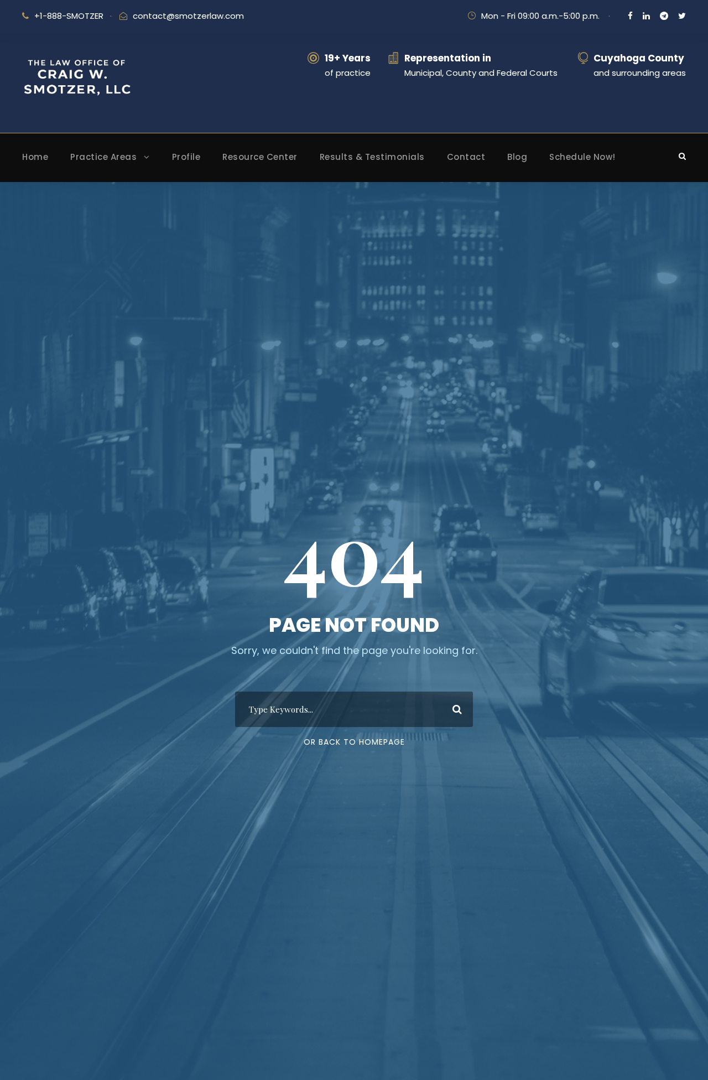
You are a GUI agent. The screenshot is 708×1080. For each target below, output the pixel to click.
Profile (186, 157)
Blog (517, 157)
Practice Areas (103, 157)
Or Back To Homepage (354, 741)
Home (35, 157)
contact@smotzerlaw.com (188, 16)
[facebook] (630, 16)
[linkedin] (646, 16)
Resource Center (260, 157)
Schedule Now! (582, 157)
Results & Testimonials (372, 157)
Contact (466, 157)
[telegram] (664, 16)
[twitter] (682, 16)
